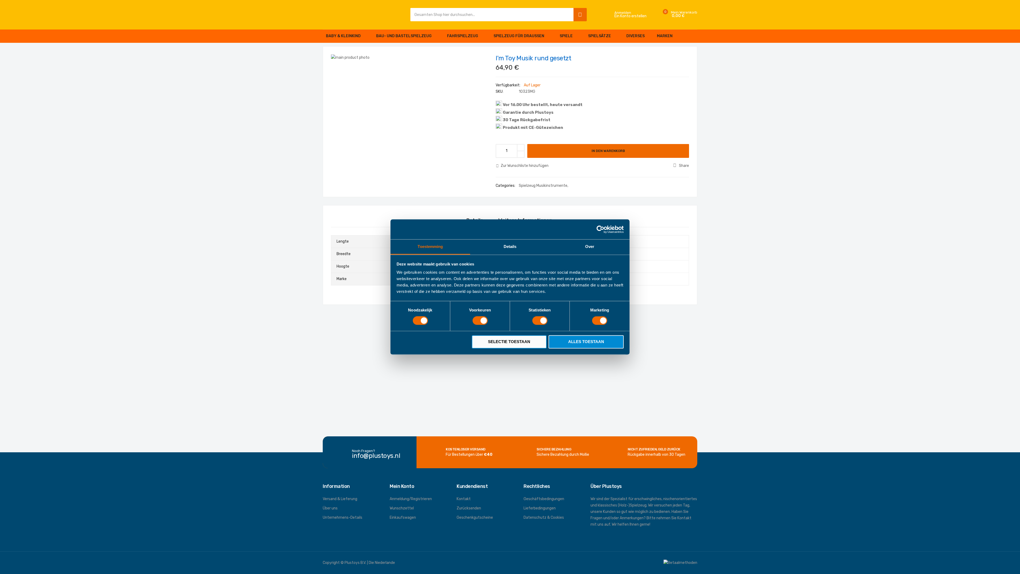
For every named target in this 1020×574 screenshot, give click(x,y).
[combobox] (490, 14)
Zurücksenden (469, 508)
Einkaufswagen (403, 517)
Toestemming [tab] (430, 246)
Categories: (506, 185)
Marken (665, 36)
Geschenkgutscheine (475, 517)
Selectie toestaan (509, 341)
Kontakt (464, 499)
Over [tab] (589, 246)
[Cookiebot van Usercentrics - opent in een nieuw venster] (600, 229)
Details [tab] (510, 246)
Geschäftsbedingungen (544, 499)
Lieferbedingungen (540, 508)
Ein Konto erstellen (630, 16)
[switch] (480, 321)
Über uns (330, 508)
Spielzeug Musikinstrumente (543, 185)
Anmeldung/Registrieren (411, 499)
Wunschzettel (402, 508)
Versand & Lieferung (340, 499)
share (684, 165)
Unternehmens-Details (342, 517)
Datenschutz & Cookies (544, 517)
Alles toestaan (586, 341)
